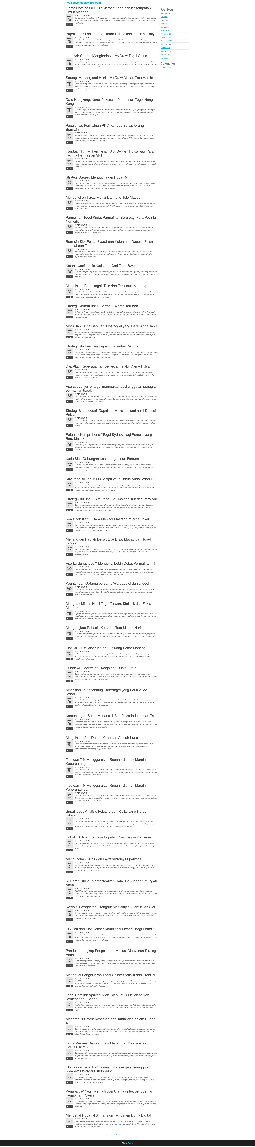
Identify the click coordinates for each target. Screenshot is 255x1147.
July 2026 (164, 17)
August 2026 (165, 13)
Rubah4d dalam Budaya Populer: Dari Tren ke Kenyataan (110, 836)
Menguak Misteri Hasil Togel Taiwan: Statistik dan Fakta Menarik (108, 605)
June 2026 (164, 20)
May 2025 (164, 58)
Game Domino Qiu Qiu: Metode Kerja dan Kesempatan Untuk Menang (108, 9)
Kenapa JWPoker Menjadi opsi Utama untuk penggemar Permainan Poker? (109, 1092)
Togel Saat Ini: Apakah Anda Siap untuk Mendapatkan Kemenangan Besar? (107, 996)
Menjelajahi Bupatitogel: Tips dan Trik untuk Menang (106, 285)
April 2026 (164, 27)
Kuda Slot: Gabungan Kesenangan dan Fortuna (102, 458)
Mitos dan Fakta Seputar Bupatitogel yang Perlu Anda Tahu (111, 325)
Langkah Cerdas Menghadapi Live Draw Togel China (106, 55)
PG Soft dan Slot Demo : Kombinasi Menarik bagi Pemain (110, 928)
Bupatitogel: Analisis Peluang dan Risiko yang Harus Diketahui (106, 813)
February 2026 (166, 34)
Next (118, 1134)
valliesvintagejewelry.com (84, 2)
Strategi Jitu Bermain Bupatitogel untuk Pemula (102, 345)
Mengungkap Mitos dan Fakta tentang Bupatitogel (104, 858)
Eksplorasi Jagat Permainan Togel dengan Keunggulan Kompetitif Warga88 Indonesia (108, 1068)
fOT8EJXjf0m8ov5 (83, 15)
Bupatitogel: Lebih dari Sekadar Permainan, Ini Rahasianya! (111, 33)
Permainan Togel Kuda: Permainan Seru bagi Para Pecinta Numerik (111, 219)
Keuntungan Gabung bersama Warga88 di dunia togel (107, 583)
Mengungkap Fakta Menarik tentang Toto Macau (103, 197)
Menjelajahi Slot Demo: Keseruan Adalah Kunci (102, 737)
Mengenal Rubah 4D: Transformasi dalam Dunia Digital (108, 1115)
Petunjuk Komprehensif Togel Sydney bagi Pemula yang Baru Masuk (109, 436)
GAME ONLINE (166, 67)
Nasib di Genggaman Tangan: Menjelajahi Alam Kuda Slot (110, 906)
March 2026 (165, 30)
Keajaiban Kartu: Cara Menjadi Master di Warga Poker (107, 518)
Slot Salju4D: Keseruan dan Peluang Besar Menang (106, 647)
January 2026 (165, 37)
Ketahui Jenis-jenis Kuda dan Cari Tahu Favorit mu (104, 265)
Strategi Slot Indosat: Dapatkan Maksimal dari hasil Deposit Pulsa (111, 412)
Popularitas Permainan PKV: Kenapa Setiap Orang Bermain (105, 127)
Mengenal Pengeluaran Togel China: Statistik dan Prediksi (110, 974)
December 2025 (166, 41)
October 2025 (165, 48)
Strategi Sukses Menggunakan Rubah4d (97, 177)
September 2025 (166, 51)
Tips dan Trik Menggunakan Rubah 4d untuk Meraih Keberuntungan (106, 761)
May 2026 (164, 23)
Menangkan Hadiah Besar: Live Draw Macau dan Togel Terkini (108, 541)
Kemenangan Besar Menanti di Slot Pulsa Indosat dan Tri (110, 715)
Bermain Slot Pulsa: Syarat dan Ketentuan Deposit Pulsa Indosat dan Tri (109, 243)
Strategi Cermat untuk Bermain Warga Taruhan (102, 305)
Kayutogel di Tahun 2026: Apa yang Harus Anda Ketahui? (110, 478)
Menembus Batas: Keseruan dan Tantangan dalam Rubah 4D (110, 1020)
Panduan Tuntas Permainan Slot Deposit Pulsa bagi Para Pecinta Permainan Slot (110, 153)
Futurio (130, 1143)
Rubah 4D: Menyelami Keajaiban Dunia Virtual (101, 667)
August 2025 (165, 54)
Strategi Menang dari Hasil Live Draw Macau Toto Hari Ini (110, 77)
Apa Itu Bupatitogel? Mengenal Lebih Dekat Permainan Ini (110, 563)
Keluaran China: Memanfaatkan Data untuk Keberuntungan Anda (111, 882)
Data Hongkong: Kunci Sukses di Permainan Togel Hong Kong (109, 101)
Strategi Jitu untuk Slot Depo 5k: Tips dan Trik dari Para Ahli (111, 498)
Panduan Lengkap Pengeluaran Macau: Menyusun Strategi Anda (111, 952)
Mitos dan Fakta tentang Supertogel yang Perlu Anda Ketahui (106, 691)
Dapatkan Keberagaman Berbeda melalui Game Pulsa (108, 366)
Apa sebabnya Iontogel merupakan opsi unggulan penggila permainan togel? (111, 388)
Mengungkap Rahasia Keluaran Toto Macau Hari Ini (105, 627)
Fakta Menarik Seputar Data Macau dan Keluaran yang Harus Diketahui (108, 1044)
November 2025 (166, 44)
